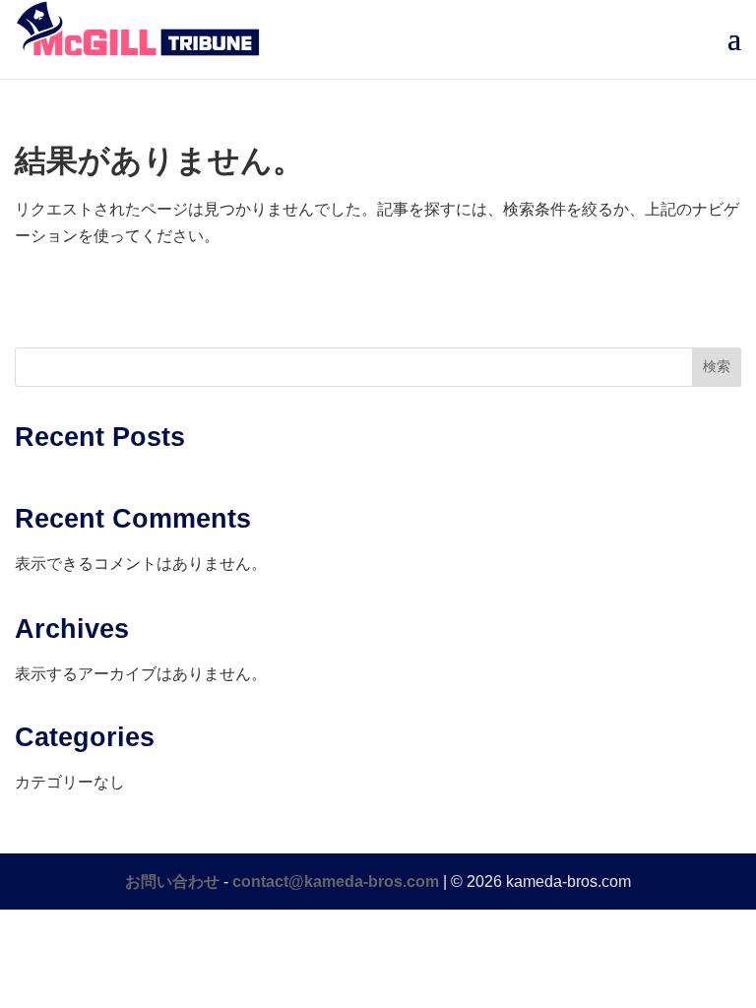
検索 (716, 366)
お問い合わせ (172, 881)
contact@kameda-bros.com (335, 881)
